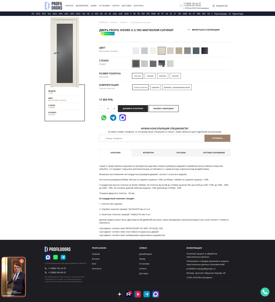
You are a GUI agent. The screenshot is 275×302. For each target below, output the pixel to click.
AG (101, 13)
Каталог (70, 6)
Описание (115, 152)
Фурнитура (237, 13)
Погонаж (181, 152)
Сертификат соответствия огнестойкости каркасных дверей (129, 231)
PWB (153, 13)
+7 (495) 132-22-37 (192, 3)
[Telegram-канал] (146, 294)
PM (143, 13)
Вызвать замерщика (164, 108)
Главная (96, 254)
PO (33, 13)
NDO (78, 13)
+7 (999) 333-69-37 (57, 272)
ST (175, 13)
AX (106, 13)
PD (138, 13)
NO (49, 13)
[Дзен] (119, 294)
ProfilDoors (103, 22)
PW (148, 13)
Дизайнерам (82, 6)
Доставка (126, 6)
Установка (104, 6)
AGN (126, 13)
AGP (120, 13)
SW (179, 13)
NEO (55, 13)
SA (167, 13)
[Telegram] (63, 257)
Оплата (115, 6)
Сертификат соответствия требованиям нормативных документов (132, 235)
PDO (38, 13)
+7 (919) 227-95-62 (192, 5)
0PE (204, 13)
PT (162, 13)
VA (190, 13)
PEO (44, 13)
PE (158, 13)
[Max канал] (155, 294)
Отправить (217, 138)
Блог (94, 263)
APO (61, 13)
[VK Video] (137, 294)
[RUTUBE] (128, 294)
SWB (185, 13)
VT (194, 13)
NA (83, 13)
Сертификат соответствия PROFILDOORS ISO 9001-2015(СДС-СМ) (131, 228)
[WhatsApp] (55, 257)
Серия (123, 22)
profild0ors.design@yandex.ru (201, 268)
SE (171, 13)
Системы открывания (214, 152)
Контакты (139, 6)
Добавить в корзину (133, 108)
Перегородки (220, 13)
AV (110, 13)
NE (88, 13)
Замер (94, 6)
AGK (115, 13)
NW (96, 13)
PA (134, 13)
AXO (66, 13)
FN (208, 13)
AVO (72, 13)
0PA (198, 13)
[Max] (48, 257)
